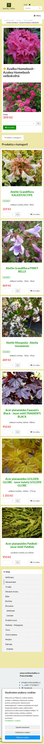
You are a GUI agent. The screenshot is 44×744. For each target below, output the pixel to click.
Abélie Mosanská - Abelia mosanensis (22, 344)
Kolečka (9, 649)
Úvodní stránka (9, 20)
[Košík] (29, 5)
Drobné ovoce (11, 620)
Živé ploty (9, 606)
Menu (38, 16)
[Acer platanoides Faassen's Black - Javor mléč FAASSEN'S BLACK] (22, 388)
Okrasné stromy (11, 591)
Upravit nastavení (22, 727)
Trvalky (8, 587)
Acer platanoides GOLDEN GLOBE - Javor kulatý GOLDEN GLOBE (22, 482)
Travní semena (11, 635)
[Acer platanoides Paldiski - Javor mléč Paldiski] (22, 523)
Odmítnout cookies (22, 732)
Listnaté (9, 615)
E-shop (19, 20)
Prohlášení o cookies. (13, 721)
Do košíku (11, 127)
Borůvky (8, 601)
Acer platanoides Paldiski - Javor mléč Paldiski (22, 545)
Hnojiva (8, 639)
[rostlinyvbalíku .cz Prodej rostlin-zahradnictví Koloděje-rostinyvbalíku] (11, 6)
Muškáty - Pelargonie (14, 625)
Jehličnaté (10, 611)
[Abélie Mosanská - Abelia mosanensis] (22, 317)
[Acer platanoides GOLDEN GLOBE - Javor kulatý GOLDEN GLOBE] (22, 456)
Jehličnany (9, 577)
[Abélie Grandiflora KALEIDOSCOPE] (22, 168)
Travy (7, 630)
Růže (7, 596)
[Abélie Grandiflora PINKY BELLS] (22, 241)
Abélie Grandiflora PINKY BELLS (22, 270)
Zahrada (8, 644)
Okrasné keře (28, 20)
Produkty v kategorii (12, 137)
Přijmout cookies (22, 737)
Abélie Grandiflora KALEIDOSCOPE (22, 193)
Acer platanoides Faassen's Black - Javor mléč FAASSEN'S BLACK (22, 413)
